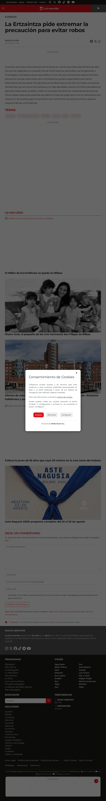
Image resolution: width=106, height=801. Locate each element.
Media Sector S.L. (58, 424)
